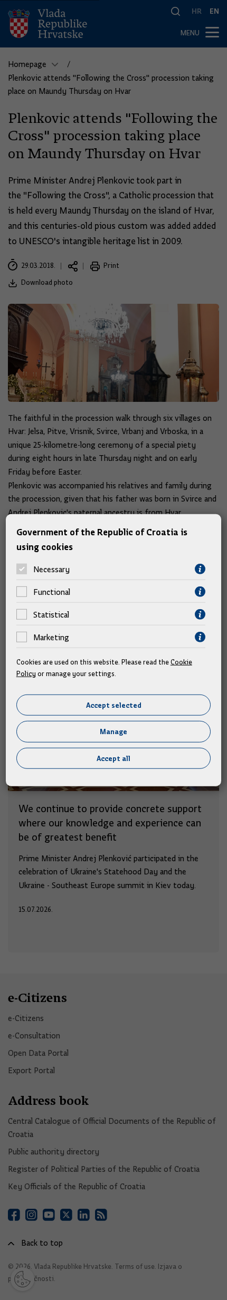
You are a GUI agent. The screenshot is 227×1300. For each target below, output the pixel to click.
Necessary (51, 569)
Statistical (51, 614)
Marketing (51, 637)
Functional (51, 591)
